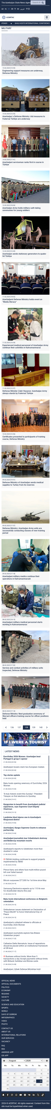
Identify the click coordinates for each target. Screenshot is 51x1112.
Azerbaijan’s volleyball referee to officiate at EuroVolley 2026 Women (22, 923)
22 (41, 1081)
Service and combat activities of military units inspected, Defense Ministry (22, 669)
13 (28, 1077)
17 (8, 1081)
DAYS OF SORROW (9, 1014)
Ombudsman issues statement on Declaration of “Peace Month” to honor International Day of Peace (24, 911)
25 (14, 1085)
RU (6, 9)
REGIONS (5, 994)
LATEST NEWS (12, 751)
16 (48, 1077)
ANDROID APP (7, 1052)
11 (14, 1077)
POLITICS (5, 987)
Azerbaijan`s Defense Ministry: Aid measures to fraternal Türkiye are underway (23, 117)
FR (15, 9)
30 (48, 1085)
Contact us (7, 1028)
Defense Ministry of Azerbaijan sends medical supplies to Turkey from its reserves (22, 483)
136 (12, 727)
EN (9, 9)
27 (28, 1085)
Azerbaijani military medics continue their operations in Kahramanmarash (20, 577)
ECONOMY (5, 990)
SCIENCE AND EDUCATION (12, 1004)
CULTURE (5, 1000)
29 (41, 1085)
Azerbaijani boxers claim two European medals (23, 767)
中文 (28, 9)
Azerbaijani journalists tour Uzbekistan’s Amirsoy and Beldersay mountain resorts (25, 839)
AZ (2, 9)
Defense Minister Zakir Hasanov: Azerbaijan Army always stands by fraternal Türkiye (24, 392)
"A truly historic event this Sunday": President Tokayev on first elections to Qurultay (22, 795)
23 (48, 1081)
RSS (3, 1049)
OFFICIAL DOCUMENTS (11, 984)
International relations (13, 1035)
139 (33, 727)
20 (28, 1081)
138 (26, 727)
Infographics (7, 1017)
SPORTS (4, 1008)
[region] (26, 863)
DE (12, 9)
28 (35, 1085)
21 (35, 1081)
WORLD (4, 1011)
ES (18, 9)
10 (8, 1077)
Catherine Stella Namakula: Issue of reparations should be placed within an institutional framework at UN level (25, 945)
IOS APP (4, 1055)
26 (21, 1085)
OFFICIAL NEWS (8, 981)
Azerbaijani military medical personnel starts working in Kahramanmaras (22, 623)
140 (40, 727)
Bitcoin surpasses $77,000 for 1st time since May (24, 880)
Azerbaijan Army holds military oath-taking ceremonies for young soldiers (21, 209)
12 (21, 1077)
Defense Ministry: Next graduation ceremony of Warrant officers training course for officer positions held (25, 716)
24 (8, 1085)
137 (19, 727)
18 (14, 1081)
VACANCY (5, 1041)
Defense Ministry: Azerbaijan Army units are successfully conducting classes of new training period (23, 530)
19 (21, 1081)
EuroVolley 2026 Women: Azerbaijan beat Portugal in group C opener (21, 757)
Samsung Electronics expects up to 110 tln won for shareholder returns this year (24, 889)
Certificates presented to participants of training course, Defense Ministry (23, 438)
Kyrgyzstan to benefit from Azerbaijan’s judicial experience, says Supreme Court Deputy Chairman (24, 806)
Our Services (7, 1038)
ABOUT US (5, 1032)
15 (41, 1077)
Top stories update (11, 775)
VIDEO (4, 1021)
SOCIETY (5, 997)
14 (35, 1077)
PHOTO (4, 1024)
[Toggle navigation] (46, 17)
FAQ (3, 1046)
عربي (22, 9)
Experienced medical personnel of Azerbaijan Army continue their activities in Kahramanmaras (25, 346)
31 (8, 1089)
